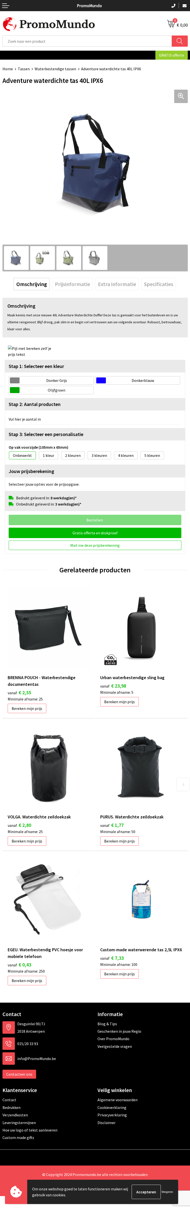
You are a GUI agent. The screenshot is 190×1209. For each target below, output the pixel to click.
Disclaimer (106, 1122)
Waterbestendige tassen (55, 68)
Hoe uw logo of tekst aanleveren (29, 1130)
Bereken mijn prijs (27, 708)
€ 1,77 (112, 825)
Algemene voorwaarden (117, 1099)
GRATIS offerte (171, 55)
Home (7, 68)
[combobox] (87, 41)
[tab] (32, 284)
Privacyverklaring (112, 1114)
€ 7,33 (112, 958)
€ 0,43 (19, 964)
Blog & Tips (107, 1023)
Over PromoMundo (113, 1038)
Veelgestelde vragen (114, 1046)
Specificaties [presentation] (158, 284)
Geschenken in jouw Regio (119, 1031)
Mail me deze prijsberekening (95, 545)
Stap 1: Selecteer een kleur (36, 366)
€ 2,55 (19, 692)
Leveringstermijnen (19, 1122)
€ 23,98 (113, 686)
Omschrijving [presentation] (31, 284)
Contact (9, 1099)
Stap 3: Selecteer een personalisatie (46, 434)
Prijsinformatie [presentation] (72, 284)
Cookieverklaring (111, 1107)
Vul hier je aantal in (25, 419)
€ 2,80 (19, 825)
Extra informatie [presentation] (117, 284)
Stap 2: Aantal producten (35, 404)
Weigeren (167, 1192)
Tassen (24, 68)
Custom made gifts (18, 1137)
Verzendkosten (15, 1114)
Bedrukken (11, 1107)
